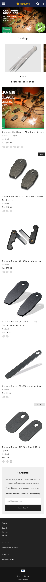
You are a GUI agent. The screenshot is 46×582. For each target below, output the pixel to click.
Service (5, 532)
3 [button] (25, 76)
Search (4, 528)
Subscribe (22, 508)
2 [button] (23, 76)
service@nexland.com (10, 547)
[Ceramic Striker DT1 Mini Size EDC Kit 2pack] (23, 423)
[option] (23, 20)
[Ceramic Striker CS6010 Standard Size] (23, 362)
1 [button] (20, 76)
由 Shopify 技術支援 (23, 576)
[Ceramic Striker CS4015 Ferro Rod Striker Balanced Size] (23, 298)
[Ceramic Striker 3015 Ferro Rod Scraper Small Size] (23, 172)
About (4, 535)
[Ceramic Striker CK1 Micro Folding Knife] (23, 237)
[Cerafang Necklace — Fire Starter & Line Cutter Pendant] (23, 108)
